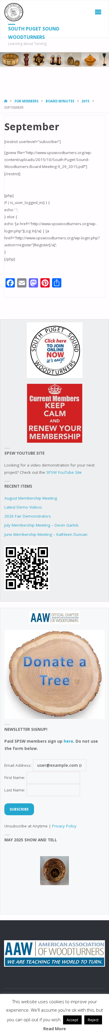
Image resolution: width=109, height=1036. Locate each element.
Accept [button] (72, 1019)
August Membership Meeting (30, 498)
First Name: (15, 777)
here (68, 741)
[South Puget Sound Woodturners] (14, 12)
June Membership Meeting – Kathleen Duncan (45, 534)
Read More (54, 1028)
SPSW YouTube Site (64, 472)
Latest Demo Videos (23, 507)
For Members (27, 101)
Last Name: (15, 790)
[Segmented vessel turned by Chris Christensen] (54, 870)
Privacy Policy (64, 826)
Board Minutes (60, 101)
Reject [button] (93, 1019)
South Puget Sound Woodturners (33, 33)
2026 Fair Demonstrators (27, 516)
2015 (85, 101)
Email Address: (18, 765)
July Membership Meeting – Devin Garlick (41, 525)
